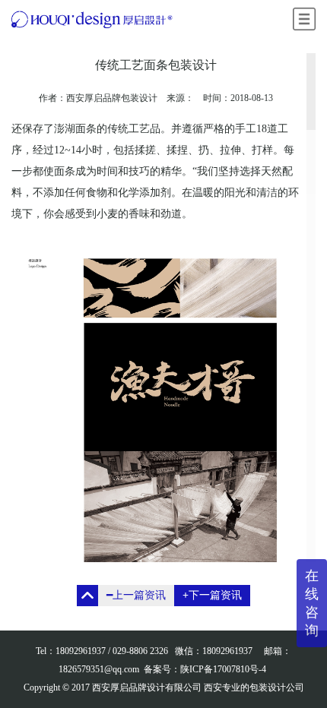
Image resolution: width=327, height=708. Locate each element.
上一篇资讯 (136, 595)
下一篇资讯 (212, 595)
